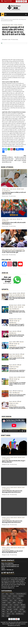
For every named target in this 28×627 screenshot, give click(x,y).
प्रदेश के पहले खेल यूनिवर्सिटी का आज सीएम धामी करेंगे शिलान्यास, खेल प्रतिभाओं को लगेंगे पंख (12, 551)
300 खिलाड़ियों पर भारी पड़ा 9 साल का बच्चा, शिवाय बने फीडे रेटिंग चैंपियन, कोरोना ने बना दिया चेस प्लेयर (17, 312)
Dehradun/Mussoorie (6, 24)
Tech (13, 598)
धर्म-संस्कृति (15, 609)
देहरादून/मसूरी (9, 609)
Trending (15, 24)
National (15, 596)
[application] (14, 425)
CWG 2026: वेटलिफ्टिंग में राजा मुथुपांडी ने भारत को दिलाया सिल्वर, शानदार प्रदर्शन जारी (16, 325)
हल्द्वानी (7, 616)
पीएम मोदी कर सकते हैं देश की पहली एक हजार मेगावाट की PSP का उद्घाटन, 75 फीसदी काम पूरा (20, 159)
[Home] (2, 14)
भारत (14, 403)
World (14, 354)
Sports (10, 293)
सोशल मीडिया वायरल (7, 190)
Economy (4, 596)
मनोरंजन (10, 392)
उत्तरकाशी (3, 602)
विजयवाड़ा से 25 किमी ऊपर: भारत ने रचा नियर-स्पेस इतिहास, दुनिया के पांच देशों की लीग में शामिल (17, 408)
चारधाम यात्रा (16, 604)
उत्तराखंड (11, 188)
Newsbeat (4, 188)
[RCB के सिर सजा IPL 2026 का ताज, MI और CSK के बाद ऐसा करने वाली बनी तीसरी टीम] (5, 393)
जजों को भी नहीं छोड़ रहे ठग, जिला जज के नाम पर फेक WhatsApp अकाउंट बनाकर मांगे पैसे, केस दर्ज (12, 491)
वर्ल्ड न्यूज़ (16, 366)
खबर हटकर (14, 188)
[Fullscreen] (24, 431)
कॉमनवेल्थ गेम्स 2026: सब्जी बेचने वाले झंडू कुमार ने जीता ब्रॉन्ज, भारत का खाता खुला (16, 335)
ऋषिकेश (17, 341)
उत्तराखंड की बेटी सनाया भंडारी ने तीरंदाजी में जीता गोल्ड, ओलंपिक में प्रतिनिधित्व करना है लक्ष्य (17, 348)
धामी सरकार (22, 609)
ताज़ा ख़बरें (19, 307)
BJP (3, 593)
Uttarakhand (20, 24)
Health (9, 596)
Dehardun (4, 219)
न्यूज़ (2, 190)
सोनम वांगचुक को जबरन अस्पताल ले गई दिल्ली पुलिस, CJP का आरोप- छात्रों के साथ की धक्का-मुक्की (13, 251)
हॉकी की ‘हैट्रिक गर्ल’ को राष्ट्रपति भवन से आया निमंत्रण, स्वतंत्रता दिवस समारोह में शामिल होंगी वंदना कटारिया (17, 298)
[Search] (26, 14)
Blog (7, 593)
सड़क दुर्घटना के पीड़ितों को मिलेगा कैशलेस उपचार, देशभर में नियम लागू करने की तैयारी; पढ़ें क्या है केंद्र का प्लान (7, 159)
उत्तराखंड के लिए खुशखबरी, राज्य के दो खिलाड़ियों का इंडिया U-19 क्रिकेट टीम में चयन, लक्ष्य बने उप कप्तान (17, 384)
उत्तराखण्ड (11, 457)
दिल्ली (14, 607)
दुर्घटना (18, 607)
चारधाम (10, 604)
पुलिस (11, 611)
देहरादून (3, 609)
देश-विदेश (23, 607)
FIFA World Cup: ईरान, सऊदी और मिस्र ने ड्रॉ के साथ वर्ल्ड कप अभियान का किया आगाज (17, 371)
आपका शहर (14, 293)
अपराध (15, 600)
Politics (12, 24)
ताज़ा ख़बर (22, 188)
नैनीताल (3, 611)
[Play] (3, 431)
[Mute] (22, 431)
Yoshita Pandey (15, 39)
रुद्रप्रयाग (8, 613)
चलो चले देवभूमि (4, 604)
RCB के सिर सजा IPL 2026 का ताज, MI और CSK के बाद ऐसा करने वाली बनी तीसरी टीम (17, 395)
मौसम (24, 611)
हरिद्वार (24, 295)
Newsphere (10, 625)
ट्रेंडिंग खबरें (18, 188)
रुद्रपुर (10, 308)
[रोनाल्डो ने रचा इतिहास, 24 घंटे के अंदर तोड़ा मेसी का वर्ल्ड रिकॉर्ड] (5, 357)
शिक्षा (13, 613)
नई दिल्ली (14, 249)
